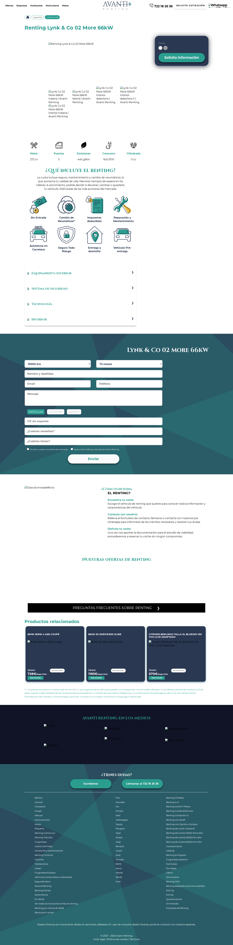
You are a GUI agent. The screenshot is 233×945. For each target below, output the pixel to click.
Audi (118, 855)
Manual (39, 815)
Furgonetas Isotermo (177, 859)
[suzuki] (162, 582)
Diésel (38, 868)
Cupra (119, 850)
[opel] (71, 582)
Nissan (119, 837)
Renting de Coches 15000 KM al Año (184, 833)
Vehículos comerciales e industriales (53, 877)
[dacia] (81, 571)
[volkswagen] (192, 582)
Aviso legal (99, 939)
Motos (65, 5)
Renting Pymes (43, 890)
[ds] (91, 571)
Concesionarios (174, 846)
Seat (118, 815)
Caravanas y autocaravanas (49, 850)
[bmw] (50, 571)
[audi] (40, 571)
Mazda (119, 872)
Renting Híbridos (43, 837)
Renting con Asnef (175, 820)
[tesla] (172, 582)
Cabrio (169, 872)
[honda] (121, 571)
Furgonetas (41, 842)
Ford (118, 881)
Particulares (52, 5)
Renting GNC (173, 881)
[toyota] (182, 582)
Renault (120, 846)
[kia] (162, 571)
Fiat (118, 797)
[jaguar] (142, 571)
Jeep (118, 842)
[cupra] (71, 571)
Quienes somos (174, 899)
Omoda (120, 859)
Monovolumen (42, 820)
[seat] (111, 582)
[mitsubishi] (50, 582)
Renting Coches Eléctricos (179, 811)
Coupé (38, 811)
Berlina (38, 797)
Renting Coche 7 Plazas (178, 806)
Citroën (119, 811)
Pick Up (170, 890)
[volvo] (202, 582)
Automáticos (41, 894)
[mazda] (202, 571)
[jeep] (152, 571)
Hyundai (120, 802)
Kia (117, 806)
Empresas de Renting (177, 908)
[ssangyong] (142, 582)
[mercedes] (30, 582)
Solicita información (181, 58)
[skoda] (121, 582)
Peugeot (120, 828)
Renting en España (176, 855)
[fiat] (101, 571)
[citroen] (60, 571)
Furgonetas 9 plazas (45, 872)
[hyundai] (131, 571)
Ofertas (9, 5)
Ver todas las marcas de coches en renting (56, 903)
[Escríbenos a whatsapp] (219, 6)
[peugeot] (81, 582)
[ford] (111, 571)
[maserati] (192, 571)
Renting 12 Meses (175, 797)
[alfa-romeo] (30, 571)
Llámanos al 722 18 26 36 (142, 783)
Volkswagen (122, 820)
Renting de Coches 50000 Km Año (184, 842)
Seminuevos (172, 877)
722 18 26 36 (163, 6)
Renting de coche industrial (180, 828)
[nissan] (60, 582)
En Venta (39, 899)
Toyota (119, 824)
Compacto (40, 806)
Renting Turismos (44, 855)
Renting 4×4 (172, 802)
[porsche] (91, 582)
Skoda (119, 877)
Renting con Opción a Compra (181, 824)
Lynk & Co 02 (52, 17)
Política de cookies (117, 939)
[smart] (131, 582)
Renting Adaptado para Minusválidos (185, 886)
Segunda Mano (43, 881)
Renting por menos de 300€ (49, 908)
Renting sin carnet (44, 912)
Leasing (170, 850)
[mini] (40, 582)
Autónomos (36, 5)
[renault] (101, 582)
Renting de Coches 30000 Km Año (184, 837)
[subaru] (152, 582)
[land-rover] (172, 571)
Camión (39, 802)
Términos (135, 939)
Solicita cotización (190, 5)
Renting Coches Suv (45, 833)
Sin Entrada (172, 903)
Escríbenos (91, 783)
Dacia (119, 868)
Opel (118, 833)
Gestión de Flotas (43, 846)
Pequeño (39, 828)
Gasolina (39, 859)
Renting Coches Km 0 (177, 815)
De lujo (170, 894)
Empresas (21, 5)
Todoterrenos (41, 864)
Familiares (171, 864)
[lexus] (182, 571)
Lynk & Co (37, 17)
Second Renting (43, 886)
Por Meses (171, 868)
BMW (118, 864)
